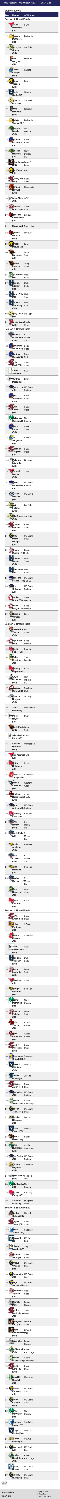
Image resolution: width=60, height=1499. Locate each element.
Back (4, 1483)
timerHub (6, 1496)
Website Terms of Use (44, 1496)
